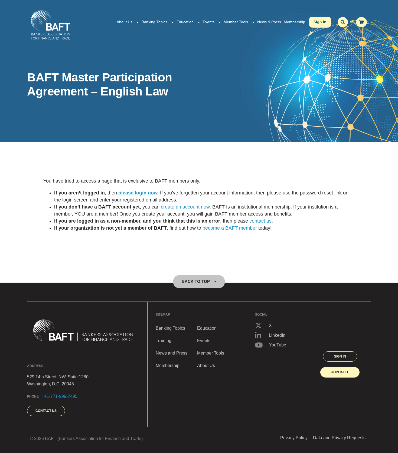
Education (185, 22)
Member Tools (236, 22)
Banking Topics (154, 22)
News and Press (171, 353)
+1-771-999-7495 (60, 396)
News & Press (269, 22)
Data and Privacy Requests (339, 437)
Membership (294, 22)
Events (208, 22)
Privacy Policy (294, 437)
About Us (124, 22)
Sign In (320, 22)
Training (163, 340)
